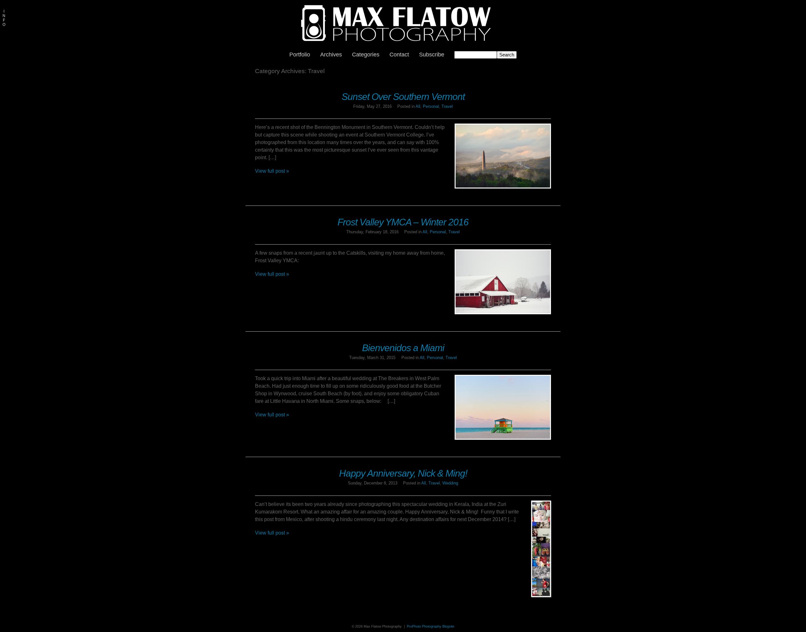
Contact (399, 54)
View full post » (272, 171)
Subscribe (431, 54)
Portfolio (299, 54)
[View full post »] (503, 156)
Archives (331, 54)
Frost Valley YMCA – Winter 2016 (403, 222)
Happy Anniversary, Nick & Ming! (403, 473)
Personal (431, 106)
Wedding (450, 483)
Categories (365, 54)
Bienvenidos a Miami (403, 348)
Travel (447, 106)
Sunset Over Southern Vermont (403, 96)
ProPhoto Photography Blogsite (430, 626)
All (418, 106)
